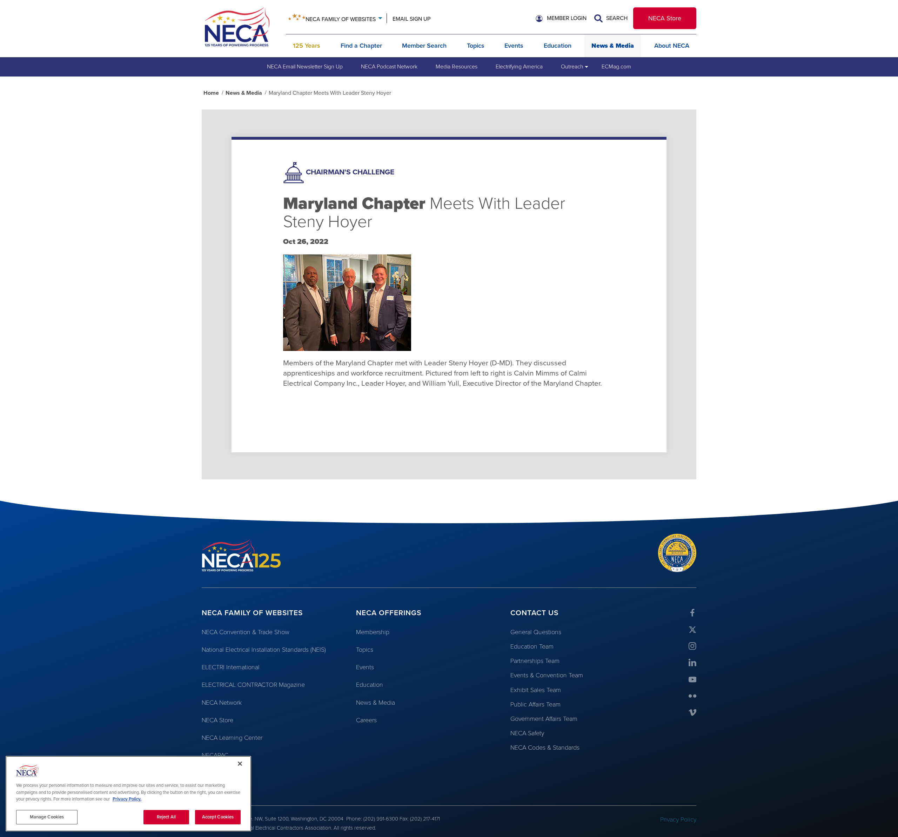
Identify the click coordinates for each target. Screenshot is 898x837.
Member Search (424, 45)
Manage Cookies (47, 816)
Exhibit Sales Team (535, 690)
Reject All (166, 816)
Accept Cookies (218, 816)
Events (513, 45)
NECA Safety (527, 733)
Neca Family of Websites (341, 19)
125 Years (306, 45)
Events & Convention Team (546, 675)
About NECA (671, 45)
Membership (372, 632)
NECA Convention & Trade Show (245, 632)
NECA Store (664, 18)
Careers (366, 720)
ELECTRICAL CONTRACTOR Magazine (253, 685)
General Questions (535, 632)
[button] (561, 18)
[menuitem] (305, 66)
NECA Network (222, 702)
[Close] (240, 763)
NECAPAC (215, 755)
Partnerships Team (534, 661)
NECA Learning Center (232, 738)
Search (616, 18)
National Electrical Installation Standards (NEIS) (264, 649)
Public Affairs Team (535, 704)
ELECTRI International (231, 667)
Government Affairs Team (543, 719)
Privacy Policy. (127, 799)
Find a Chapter (361, 45)
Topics (475, 45)
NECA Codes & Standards (544, 747)
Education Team (532, 646)
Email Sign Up (411, 18)
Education (557, 45)
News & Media (612, 45)
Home (211, 93)
